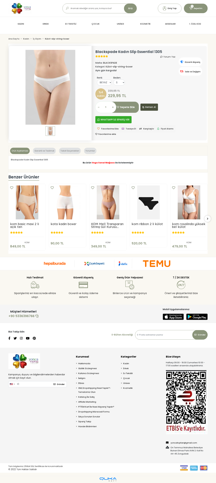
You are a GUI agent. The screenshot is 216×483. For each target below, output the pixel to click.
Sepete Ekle (127, 107)
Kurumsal (82, 356)
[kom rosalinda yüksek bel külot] (189, 202)
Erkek (126, 368)
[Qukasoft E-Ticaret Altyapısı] (108, 479)
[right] (207, 218)
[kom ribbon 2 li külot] (148, 202)
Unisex (126, 383)
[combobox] (12, 384)
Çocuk (126, 378)
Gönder (202, 334)
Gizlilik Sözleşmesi (87, 368)
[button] (170, 8)
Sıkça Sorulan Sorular (89, 416)
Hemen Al (150, 107)
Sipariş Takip (84, 421)
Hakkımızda (84, 363)
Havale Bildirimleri (87, 426)
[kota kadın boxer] (67, 202)
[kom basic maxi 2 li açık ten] (27, 202)
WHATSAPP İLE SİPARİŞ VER (115, 119)
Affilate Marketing (87, 401)
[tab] (20, 151)
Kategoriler (128, 356)
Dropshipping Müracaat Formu (94, 411)
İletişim (81, 378)
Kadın (126, 363)
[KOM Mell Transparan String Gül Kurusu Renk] (108, 202)
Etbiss (81, 383)
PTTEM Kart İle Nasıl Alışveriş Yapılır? (96, 406)
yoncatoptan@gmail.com (184, 442)
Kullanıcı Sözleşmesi (88, 373)
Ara (130, 8)
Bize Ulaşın (173, 356)
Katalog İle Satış (86, 396)
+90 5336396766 (21, 316)
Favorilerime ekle (107, 134)
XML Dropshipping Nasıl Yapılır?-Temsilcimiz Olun (94, 390)
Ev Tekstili (128, 373)
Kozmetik (128, 388)
